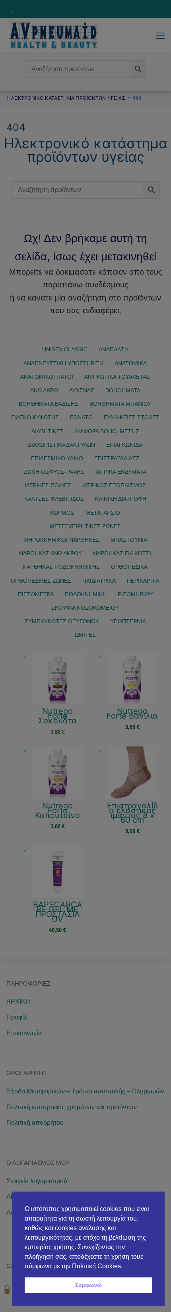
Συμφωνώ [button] (88, 1285)
